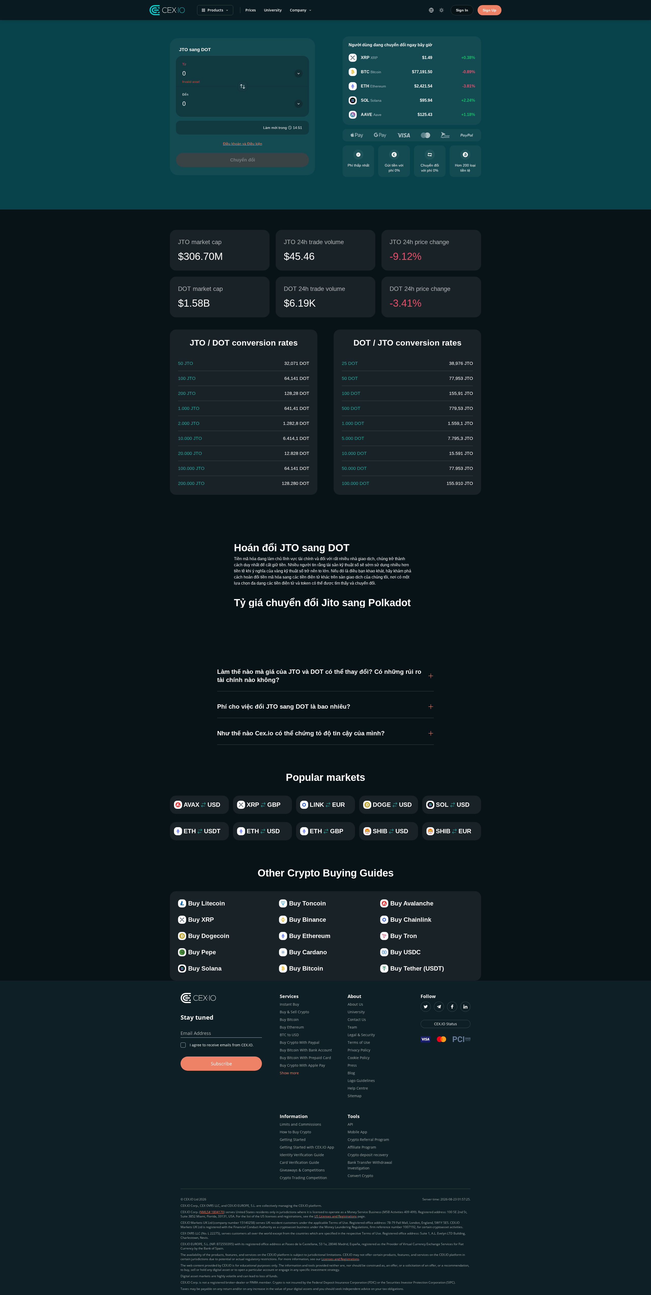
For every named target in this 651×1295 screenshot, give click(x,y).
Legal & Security (361, 1034)
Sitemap (355, 1095)
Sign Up (489, 10)
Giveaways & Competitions (302, 1170)
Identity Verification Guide (302, 1154)
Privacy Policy (359, 1050)
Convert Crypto (360, 1175)
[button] (325, 676)
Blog (351, 1072)
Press (352, 1065)
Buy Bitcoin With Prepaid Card (305, 1057)
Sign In (462, 10)
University (273, 10)
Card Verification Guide (299, 1162)
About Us (355, 1004)
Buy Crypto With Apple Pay (302, 1065)
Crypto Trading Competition (303, 1177)
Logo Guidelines (361, 1080)
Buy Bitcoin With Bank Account (306, 1050)
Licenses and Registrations (340, 1259)
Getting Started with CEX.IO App (307, 1147)
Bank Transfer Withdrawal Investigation (370, 1165)
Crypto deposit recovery (368, 1154)
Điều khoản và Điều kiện (242, 144)
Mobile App (357, 1131)
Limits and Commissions (300, 1124)
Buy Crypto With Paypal (299, 1042)
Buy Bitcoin (289, 1019)
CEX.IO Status (445, 1023)
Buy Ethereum (292, 1027)
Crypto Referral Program (368, 1139)
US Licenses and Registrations (335, 1216)
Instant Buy (289, 1004)
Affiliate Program (362, 1147)
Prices (250, 10)
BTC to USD (289, 1034)
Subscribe (221, 1064)
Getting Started (293, 1139)
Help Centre (358, 1088)
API (350, 1124)
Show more (289, 1072)
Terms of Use (359, 1042)
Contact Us (357, 1019)
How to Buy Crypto (295, 1131)
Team (352, 1027)
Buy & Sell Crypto (294, 1011)
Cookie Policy (358, 1057)
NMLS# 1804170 (212, 1212)
